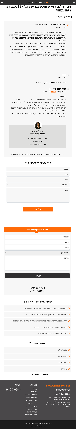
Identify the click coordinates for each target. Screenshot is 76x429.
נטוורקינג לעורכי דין (30, 406)
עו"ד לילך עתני (65, 17)
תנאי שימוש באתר (31, 415)
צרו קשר (34, 392)
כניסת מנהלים (32, 403)
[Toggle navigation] (74, 2)
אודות (35, 389)
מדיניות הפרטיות (31, 409)
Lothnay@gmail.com (36, 144)
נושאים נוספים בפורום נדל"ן (37, 374)
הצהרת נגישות (32, 412)
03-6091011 (36, 141)
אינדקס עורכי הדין (31, 395)
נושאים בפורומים (31, 400)
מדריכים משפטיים (31, 397)
